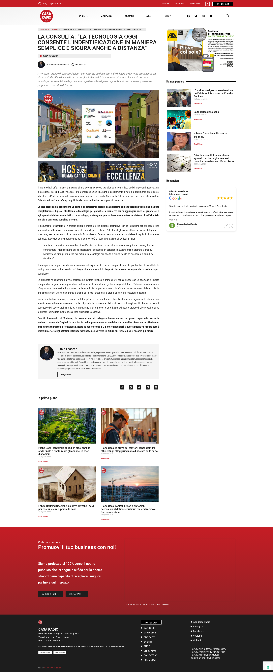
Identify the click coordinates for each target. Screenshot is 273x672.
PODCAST (129, 16)
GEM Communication (52, 668)
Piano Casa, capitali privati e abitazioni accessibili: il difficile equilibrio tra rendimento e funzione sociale (128, 509)
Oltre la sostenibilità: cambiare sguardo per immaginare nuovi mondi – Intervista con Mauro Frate (214, 158)
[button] (122, 387)
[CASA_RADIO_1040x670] (201, 71)
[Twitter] (196, 16)
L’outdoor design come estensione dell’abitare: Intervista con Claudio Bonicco (213, 93)
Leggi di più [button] (174, 219)
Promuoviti (195, 4)
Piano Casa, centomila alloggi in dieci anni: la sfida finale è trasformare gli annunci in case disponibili (64, 450)
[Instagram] (203, 16)
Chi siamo (165, 4)
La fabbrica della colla (206, 111)
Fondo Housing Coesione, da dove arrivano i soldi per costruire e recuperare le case (66, 507)
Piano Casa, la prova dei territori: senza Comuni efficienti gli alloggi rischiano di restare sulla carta (129, 449)
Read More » (43, 462)
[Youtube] (211, 16)
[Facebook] (188, 16)
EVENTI (149, 16)
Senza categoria (52, 29)
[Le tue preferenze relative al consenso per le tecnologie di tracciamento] (268, 667)
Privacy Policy (45, 652)
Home (43, 29)
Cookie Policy (60, 652)
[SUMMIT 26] (98, 180)
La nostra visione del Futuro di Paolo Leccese (146, 604)
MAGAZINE (106, 16)
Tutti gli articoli (65, 374)
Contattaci (179, 4)
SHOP (168, 16)
